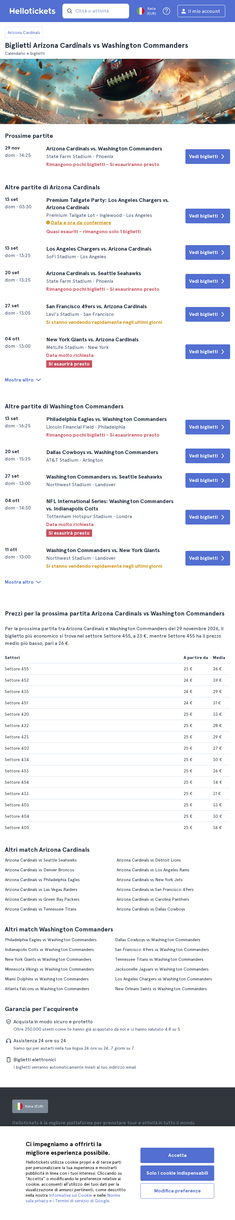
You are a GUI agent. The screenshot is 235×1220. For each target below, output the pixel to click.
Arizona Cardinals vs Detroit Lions (149, 860)
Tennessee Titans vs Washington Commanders (159, 959)
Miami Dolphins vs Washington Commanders (47, 978)
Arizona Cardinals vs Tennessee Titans (40, 909)
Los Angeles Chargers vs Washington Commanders (163, 978)
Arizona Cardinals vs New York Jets (150, 879)
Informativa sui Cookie (70, 1195)
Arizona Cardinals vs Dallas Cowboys (151, 909)
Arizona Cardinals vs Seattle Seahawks (41, 860)
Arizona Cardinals (24, 32)
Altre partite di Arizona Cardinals (52, 187)
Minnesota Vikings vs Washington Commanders (49, 969)
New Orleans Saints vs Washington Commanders (161, 988)
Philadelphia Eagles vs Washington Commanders (51, 939)
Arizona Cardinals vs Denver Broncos (39, 869)
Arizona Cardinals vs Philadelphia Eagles (42, 879)
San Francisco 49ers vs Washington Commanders (162, 949)
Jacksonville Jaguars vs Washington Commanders (162, 969)
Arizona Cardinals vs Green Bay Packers (42, 899)
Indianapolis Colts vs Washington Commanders (49, 949)
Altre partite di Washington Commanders (64, 406)
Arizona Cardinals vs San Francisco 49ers (155, 889)
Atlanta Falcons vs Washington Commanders (47, 988)
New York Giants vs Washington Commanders (48, 959)
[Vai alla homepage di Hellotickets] (33, 11)
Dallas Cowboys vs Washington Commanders (157, 939)
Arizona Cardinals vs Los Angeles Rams (153, 869)
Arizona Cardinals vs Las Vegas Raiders (41, 889)
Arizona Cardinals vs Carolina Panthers (153, 899)
